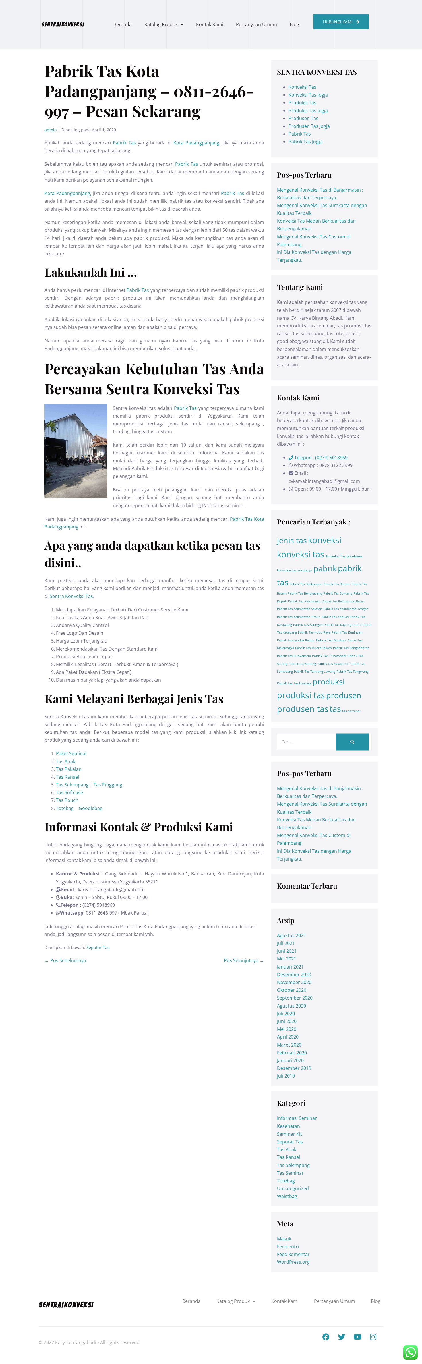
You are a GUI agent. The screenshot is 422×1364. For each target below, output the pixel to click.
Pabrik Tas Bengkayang (305, 593)
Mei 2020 (286, 1029)
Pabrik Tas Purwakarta (294, 656)
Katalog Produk (161, 24)
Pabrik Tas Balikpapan (305, 584)
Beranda (122, 24)
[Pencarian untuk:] (324, 741)
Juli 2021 (286, 943)
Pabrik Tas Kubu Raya (314, 632)
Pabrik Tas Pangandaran (351, 648)
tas (335, 709)
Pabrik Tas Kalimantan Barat (343, 601)
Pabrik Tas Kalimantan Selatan (299, 609)
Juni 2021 (287, 951)
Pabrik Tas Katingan (308, 625)
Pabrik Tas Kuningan (347, 632)
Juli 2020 (286, 1013)
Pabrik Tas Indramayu (304, 601)
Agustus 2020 (291, 1006)
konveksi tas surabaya (294, 570)
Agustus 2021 (291, 935)
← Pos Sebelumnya (65, 960)
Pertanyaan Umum (256, 24)
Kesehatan (288, 1126)
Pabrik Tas (124, 143)
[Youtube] (357, 1337)
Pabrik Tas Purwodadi (329, 655)
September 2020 (295, 998)
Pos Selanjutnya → (244, 960)
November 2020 (294, 982)
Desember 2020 (294, 974)
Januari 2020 (290, 1060)
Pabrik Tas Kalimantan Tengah (345, 609)
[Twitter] (341, 1337)
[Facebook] (326, 1337)
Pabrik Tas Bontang (337, 593)
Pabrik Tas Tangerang (352, 672)
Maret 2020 (289, 1045)
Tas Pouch (68, 800)
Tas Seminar (290, 1173)
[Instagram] (373, 1337)
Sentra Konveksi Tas (71, 596)
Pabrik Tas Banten (337, 584)
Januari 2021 (290, 967)
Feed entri (288, 1246)
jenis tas (292, 540)
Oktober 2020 (291, 990)
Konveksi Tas (302, 87)
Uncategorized (293, 1188)
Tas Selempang (72, 785)
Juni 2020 (287, 1021)
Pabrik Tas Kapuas (335, 617)
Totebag (65, 808)
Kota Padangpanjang (196, 143)
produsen (343, 695)
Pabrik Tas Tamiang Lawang (314, 672)
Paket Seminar (71, 753)
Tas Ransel (67, 777)
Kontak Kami (209, 24)
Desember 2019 (294, 1068)
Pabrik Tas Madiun (331, 640)
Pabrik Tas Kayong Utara (342, 625)
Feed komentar (293, 1254)
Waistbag (287, 1196)
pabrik (325, 568)
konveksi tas (300, 554)
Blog (294, 24)
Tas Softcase (69, 792)
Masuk (284, 1239)
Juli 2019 (286, 1076)
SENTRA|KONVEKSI (63, 24)
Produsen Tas (303, 118)
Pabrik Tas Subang (302, 664)
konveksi (324, 540)
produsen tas (302, 708)
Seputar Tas (97, 947)
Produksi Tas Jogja (308, 110)
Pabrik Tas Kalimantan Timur (298, 617)
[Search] (352, 742)
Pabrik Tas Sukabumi (333, 664)
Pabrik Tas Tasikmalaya (294, 683)
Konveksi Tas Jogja (308, 95)
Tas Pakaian (69, 769)
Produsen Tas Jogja (309, 126)
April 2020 (288, 1037)
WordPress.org (293, 1262)
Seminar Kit (289, 1134)
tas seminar (351, 710)
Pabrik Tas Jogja (305, 141)
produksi (329, 681)
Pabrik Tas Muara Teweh (313, 648)
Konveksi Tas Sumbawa (344, 556)
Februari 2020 (292, 1052)
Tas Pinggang (108, 785)
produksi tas (301, 695)
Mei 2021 (286, 959)
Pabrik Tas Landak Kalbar (296, 640)
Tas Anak (65, 761)
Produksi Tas (302, 102)
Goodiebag (90, 808)
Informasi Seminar (297, 1118)
